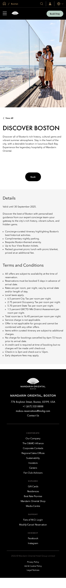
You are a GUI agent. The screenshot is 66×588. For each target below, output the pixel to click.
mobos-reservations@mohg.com (33, 411)
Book (33, 176)
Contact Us (33, 415)
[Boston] (15, 13)
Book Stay (55, 13)
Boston (14, 3)
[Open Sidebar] (5, 13)
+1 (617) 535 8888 (33, 406)
